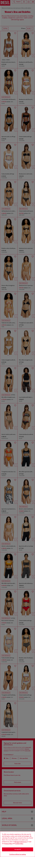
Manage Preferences (20, 841)
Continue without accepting (17, 854)
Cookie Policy (19, 843)
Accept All (17, 849)
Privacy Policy (8, 843)
